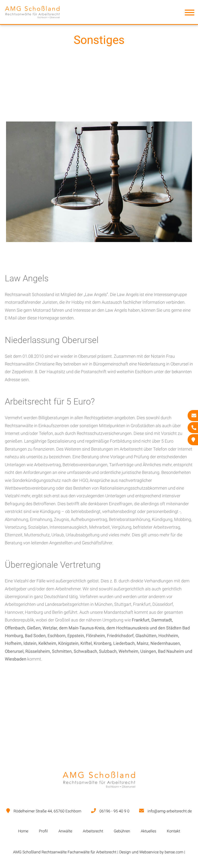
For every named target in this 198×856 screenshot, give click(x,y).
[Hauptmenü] (189, 13)
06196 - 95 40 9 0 (114, 811)
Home (23, 831)
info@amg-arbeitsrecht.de (170, 811)
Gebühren (122, 831)
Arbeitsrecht (93, 831)
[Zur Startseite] (32, 20)
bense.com (174, 852)
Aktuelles (148, 831)
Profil (43, 831)
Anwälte (65, 831)
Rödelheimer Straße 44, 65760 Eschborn (47, 811)
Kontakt (173, 831)
